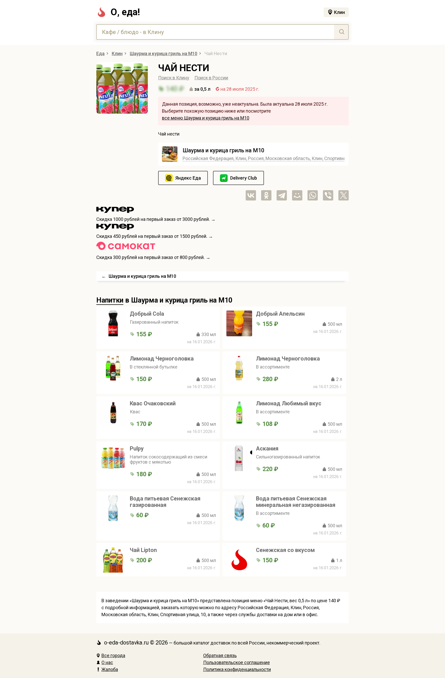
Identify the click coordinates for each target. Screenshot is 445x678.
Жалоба (109, 669)
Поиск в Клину (173, 77)
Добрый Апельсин (280, 314)
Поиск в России (211, 77)
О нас (107, 662)
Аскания (267, 448)
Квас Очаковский (153, 403)
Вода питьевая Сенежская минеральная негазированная (295, 501)
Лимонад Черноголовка (162, 358)
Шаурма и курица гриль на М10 (223, 150)
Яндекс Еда (188, 178)
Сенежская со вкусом (285, 550)
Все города (113, 655)
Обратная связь (220, 655)
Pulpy (137, 448)
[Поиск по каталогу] (341, 32)
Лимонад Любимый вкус (288, 403)
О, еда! (125, 12)
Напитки (109, 300)
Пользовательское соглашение (236, 662)
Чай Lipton (143, 550)
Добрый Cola (147, 314)
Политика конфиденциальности (237, 669)
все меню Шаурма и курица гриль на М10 (205, 118)
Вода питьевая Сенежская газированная (165, 501)
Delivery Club (243, 178)
